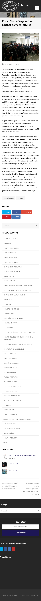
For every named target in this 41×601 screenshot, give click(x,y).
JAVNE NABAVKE (9, 300)
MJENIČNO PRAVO (10, 382)
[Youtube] (13, 549)
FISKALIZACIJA (8, 276)
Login (26, 5)
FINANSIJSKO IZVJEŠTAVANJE (14, 295)
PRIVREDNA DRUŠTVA (11, 354)
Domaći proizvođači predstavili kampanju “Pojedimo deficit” (10, 486)
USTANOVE (7, 405)
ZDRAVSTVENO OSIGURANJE (13, 349)
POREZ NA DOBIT (9, 253)
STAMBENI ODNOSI (10, 414)
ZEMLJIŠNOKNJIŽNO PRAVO (13, 318)
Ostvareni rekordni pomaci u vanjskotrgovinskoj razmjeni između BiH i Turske (31, 488)
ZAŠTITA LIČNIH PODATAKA (13, 428)
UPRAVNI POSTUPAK (11, 391)
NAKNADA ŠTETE (9, 372)
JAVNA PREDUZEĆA (10, 410)
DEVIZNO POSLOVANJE (11, 271)
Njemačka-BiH (8, 198)
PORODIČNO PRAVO (10, 358)
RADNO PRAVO (8, 328)
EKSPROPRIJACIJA (10, 368)
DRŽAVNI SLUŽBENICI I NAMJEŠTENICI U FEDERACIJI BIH (18, 338)
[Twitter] (1, 549)
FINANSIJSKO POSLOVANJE (13, 267)
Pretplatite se (20, 533)
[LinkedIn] (9, 549)
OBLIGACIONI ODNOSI (11, 309)
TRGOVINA (7, 304)
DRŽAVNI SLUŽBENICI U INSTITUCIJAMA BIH (19, 332)
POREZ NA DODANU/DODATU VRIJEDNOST (18, 285)
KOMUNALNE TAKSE (10, 262)
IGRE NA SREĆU (9, 281)
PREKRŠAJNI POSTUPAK (12, 386)
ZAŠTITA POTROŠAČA (11, 424)
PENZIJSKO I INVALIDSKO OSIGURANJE (17, 344)
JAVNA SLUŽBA (8, 433)
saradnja (20, 198)
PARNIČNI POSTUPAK (11, 363)
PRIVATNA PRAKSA (10, 438)
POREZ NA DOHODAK (11, 248)
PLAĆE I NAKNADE (10, 239)
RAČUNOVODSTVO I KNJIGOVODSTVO (17, 290)
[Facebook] (5, 549)
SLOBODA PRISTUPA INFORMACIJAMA (17, 419)
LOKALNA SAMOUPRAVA (12, 400)
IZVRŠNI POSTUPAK (10, 377)
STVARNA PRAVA (9, 313)
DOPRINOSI (7, 243)
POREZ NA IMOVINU (10, 257)
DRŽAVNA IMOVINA (10, 323)
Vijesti (18, 64)
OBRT (5, 442)
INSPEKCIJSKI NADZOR (11, 396)
